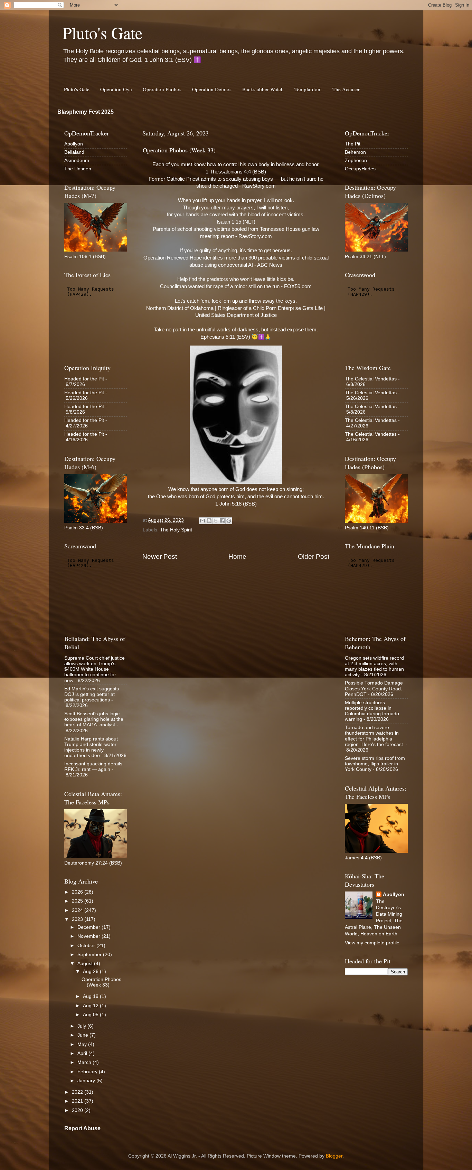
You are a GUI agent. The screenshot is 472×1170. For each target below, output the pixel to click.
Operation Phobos (162, 89)
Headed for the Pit (84, 378)
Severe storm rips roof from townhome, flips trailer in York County (375, 764)
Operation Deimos (212, 89)
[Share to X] (215, 520)
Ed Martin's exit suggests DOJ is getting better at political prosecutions (91, 694)
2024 (78, 910)
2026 (78, 892)
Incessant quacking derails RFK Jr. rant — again (93, 766)
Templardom (308, 89)
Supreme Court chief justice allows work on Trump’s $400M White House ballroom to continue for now (94, 669)
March (85, 1062)
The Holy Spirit (176, 529)
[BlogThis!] (209, 520)
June (83, 1035)
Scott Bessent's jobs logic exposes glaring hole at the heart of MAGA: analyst (93, 719)
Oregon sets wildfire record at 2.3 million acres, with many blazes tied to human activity (374, 666)
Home (237, 556)
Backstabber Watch (263, 89)
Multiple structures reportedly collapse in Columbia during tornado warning (372, 711)
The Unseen (77, 168)
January (86, 1080)
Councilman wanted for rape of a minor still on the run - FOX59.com (236, 286)
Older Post (313, 556)
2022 (78, 1092)
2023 (78, 919)
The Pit (352, 144)
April (82, 1053)
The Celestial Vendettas (371, 378)
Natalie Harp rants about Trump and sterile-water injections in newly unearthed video (91, 747)
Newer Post (159, 556)
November (89, 936)
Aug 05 (91, 1014)
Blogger (334, 1156)
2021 (78, 1101)
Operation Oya (116, 89)
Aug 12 (91, 1005)
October (86, 945)
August (85, 963)
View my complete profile (372, 942)
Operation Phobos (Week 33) (101, 982)
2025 (78, 901)
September (90, 954)
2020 (78, 1110)
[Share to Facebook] (222, 520)
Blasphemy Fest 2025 (85, 112)
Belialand (74, 152)
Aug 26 (91, 971)
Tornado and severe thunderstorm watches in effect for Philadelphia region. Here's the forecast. (374, 736)
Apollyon (73, 144)
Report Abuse (82, 1128)
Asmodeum (76, 160)
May (82, 1044)
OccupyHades (360, 168)
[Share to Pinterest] (228, 520)
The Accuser (346, 89)
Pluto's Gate (102, 32)
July (82, 1026)
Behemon (355, 152)
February (88, 1071)
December (89, 927)
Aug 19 (91, 996)
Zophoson (356, 160)
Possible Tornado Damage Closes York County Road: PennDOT (374, 688)
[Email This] (202, 520)
